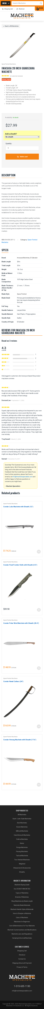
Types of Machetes (22, 893)
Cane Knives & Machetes (22, 835)
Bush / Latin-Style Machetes (22, 819)
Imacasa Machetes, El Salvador (27, 258)
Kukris (22, 843)
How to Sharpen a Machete (22, 913)
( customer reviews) (16, 76)
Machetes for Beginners (22, 921)
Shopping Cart (22, 951)
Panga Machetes (22, 847)
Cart (8, 9)
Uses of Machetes (22, 917)
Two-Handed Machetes (22, 860)
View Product (39, 552)
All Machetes (14, 26)
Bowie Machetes (21, 827)
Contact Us (22, 959)
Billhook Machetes (22, 831)
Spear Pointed (21, 294)
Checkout (21, 9)
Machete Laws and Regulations (22, 934)
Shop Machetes (5, 3)
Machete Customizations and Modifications (22, 930)
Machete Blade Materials (22, 905)
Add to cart (24, 157)
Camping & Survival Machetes (22, 938)
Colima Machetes (22, 839)
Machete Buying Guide (22, 885)
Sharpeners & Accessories (22, 868)
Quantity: (9, 144)
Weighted (22, 864)
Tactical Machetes (22, 855)
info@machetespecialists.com (22, 477)
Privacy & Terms (22, 967)
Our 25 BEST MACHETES (22, 889)
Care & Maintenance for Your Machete (22, 926)
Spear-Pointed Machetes (9, 64)
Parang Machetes (22, 851)
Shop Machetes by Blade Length (22, 901)
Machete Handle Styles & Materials (22, 909)
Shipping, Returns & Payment (22, 963)
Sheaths (22, 872)
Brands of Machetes (22, 897)
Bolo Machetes (22, 823)
